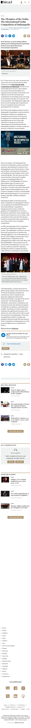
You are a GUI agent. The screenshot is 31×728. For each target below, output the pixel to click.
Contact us (5, 674)
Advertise (5, 663)
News (2, 16)
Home (4, 628)
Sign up (5, 348)
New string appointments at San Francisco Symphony (20, 494)
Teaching (5, 666)
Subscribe (5, 656)
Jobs (3, 643)
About (4, 671)
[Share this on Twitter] (6, 35)
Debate (4, 648)
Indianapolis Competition (11, 354)
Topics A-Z (20, 707)
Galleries (4, 633)
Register (19, 462)
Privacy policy (14, 709)
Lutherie (4, 640)
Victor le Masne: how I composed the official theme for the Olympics (20, 391)
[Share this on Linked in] (9, 35)
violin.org (15, 328)
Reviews (4, 653)
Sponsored (7, 356)
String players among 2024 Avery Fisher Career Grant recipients (20, 419)
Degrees (4, 668)
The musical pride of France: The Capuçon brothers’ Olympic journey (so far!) (20, 405)
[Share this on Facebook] (2, 35)
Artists (4, 630)
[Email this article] (13, 35)
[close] (16, 34)
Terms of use (5, 709)
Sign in (8, 32)
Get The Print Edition (8, 646)
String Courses (6, 661)
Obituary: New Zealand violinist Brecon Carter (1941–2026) (18, 481)
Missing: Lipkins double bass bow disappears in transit (20, 507)
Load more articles (15, 431)
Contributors (21, 705)
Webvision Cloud (19, 722)
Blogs (12, 387)
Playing (4, 658)
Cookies (22, 709)
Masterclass (6, 676)
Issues (4, 635)
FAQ (28, 709)
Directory (5, 651)
